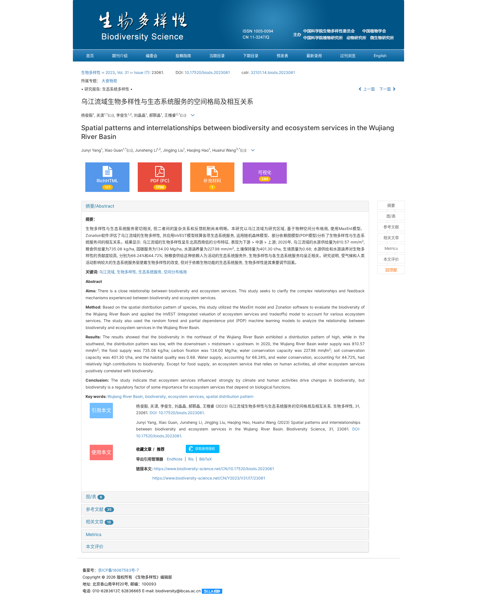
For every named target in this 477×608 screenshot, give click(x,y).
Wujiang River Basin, (126, 396)
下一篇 (385, 89)
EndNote (174, 459)
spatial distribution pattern (229, 396)
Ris (191, 459)
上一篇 (368, 89)
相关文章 (98, 521)
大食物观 (109, 80)
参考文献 (99, 509)
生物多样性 (90, 72)
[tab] (225, 206)
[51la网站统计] (212, 590)
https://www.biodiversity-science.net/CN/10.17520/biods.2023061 (214, 468)
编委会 (151, 55)
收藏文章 (144, 449)
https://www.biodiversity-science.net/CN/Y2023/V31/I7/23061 (208, 478)
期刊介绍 (120, 55)
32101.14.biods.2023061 (273, 72)
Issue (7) (141, 72)
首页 (90, 55)
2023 (110, 72)
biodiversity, (156, 396)
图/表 (94, 496)
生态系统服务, (151, 271)
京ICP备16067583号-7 (118, 570)
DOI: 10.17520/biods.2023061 (177, 412)
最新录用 (314, 55)
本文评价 (95, 546)
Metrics (94, 534)
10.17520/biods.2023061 (207, 72)
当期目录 (217, 55)
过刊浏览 (348, 55)
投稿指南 (183, 55)
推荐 (161, 449)
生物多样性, (127, 271)
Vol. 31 (123, 72)
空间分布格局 (175, 271)
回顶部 (391, 269)
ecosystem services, (187, 396)
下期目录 (250, 55)
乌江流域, (108, 271)
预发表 (282, 55)
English (380, 55)
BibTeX (205, 459)
